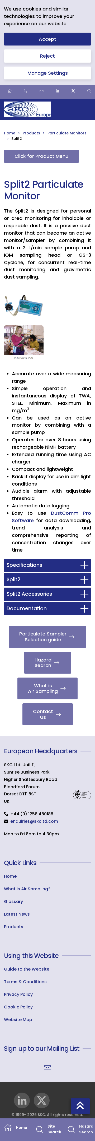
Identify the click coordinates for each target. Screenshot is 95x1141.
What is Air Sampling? (27, 889)
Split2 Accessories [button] (29, 594)
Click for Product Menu (41, 156)
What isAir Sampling (43, 688)
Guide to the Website (26, 969)
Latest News (17, 914)
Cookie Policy (18, 1007)
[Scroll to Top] (80, 1106)
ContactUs (43, 714)
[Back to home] (27, 109)
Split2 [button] (13, 579)
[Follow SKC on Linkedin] (22, 1100)
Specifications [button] (24, 565)
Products (13, 927)
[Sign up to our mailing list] (47, 1067)
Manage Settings (47, 73)
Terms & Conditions (25, 982)
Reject (47, 56)
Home (10, 876)
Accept (47, 39)
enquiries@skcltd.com (34, 821)
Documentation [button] (27, 608)
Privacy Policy (18, 994)
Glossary (13, 901)
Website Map (18, 1020)
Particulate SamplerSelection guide (42, 636)
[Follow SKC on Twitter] (42, 1100)
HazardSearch (43, 663)
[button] (24, 305)
